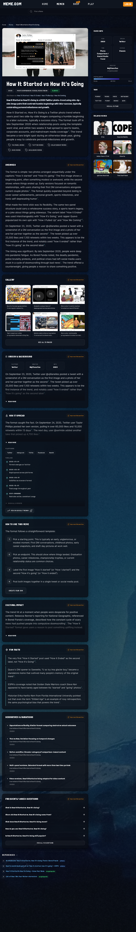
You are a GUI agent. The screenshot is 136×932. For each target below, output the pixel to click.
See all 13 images (45, 342)
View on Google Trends (20, 510)
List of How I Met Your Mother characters (21, 876)
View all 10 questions (45, 843)
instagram (124, 96)
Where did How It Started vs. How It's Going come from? (45, 814)
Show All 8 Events (13, 503)
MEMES (61, 4)
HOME (45, 4)
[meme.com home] (12, 4)
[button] (45, 388)
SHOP (76, 4)
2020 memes (16, 150)
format (98, 96)
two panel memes (18, 145)
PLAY (91, 4)
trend (106, 96)
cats (123, 101)
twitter (98, 101)
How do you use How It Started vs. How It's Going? (45, 829)
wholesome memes (35, 150)
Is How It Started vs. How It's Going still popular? (45, 836)
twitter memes (37, 145)
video (115, 96)
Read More (10, 401)
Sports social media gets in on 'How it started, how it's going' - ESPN (32, 866)
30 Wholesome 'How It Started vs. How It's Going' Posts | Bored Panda (32, 861)
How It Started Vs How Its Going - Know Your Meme (25, 871)
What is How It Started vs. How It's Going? (45, 807)
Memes (11, 25)
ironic (116, 101)
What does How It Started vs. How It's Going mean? (45, 822)
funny (107, 101)
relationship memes (58, 145)
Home (4, 25)
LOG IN (128, 4)
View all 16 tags (112, 106)
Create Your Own (16, 591)
